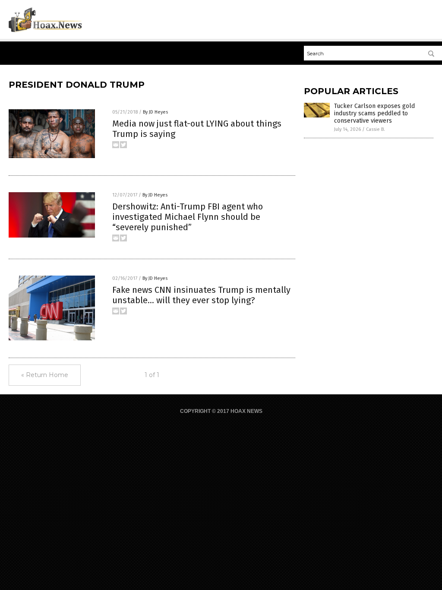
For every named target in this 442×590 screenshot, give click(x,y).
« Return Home (44, 375)
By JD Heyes (155, 112)
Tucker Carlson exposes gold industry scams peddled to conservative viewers (374, 113)
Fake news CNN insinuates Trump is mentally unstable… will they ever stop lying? (201, 295)
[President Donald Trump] (45, 31)
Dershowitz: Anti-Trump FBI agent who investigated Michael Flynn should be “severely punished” (187, 216)
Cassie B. (375, 129)
